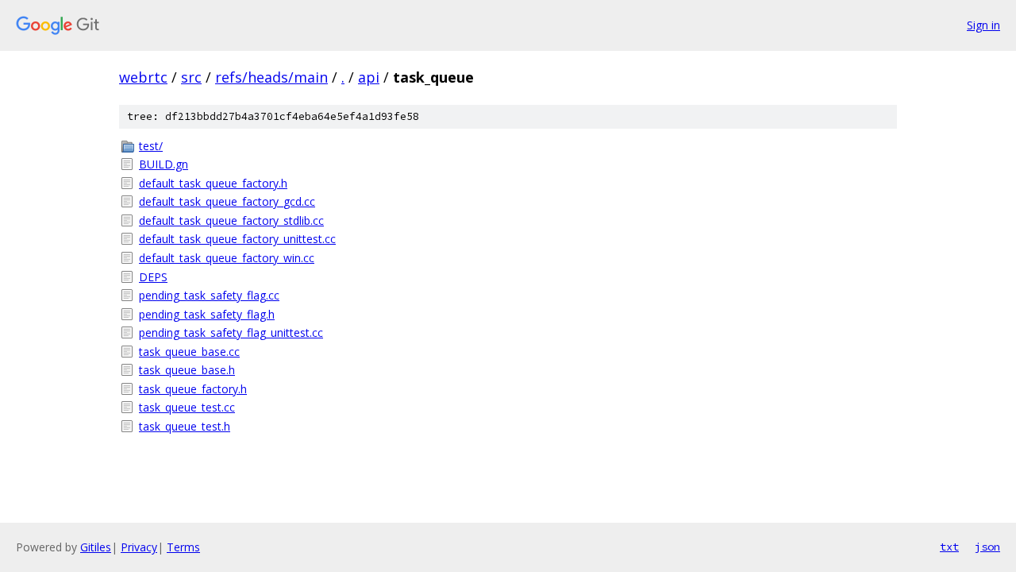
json (987, 546)
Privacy (139, 547)
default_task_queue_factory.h (213, 183)
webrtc (143, 77)
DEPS (153, 276)
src (191, 77)
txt (949, 546)
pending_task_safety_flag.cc (209, 295)
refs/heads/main (271, 77)
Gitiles (95, 547)
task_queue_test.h (184, 426)
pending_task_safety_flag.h (207, 314)
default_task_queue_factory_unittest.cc (237, 238)
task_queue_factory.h (193, 388)
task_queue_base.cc (189, 351)
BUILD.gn (163, 164)
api (368, 77)
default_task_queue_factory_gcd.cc (227, 201)
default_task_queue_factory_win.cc (226, 257)
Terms (183, 547)
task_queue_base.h (187, 369)
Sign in (983, 25)
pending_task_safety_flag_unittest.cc (231, 332)
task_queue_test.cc (187, 407)
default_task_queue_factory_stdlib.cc (231, 220)
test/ (151, 145)
